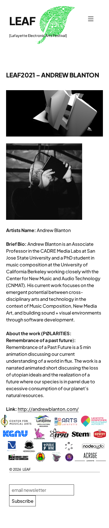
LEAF (22, 21)
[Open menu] (91, 19)
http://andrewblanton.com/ (48, 409)
